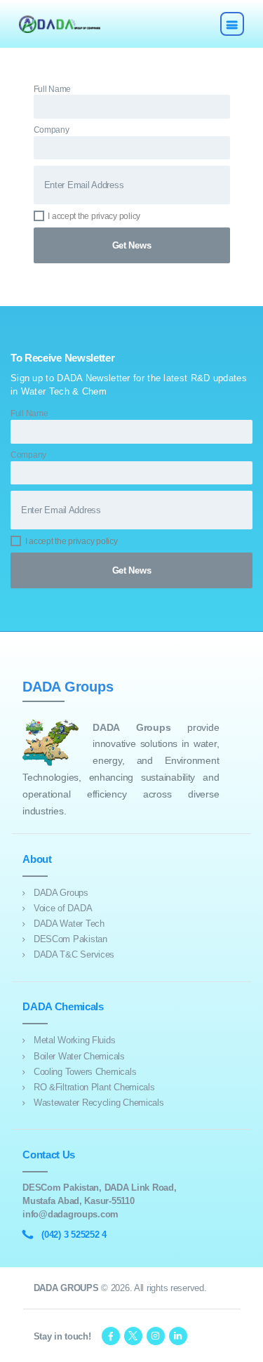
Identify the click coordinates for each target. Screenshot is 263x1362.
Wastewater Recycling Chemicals (99, 1102)
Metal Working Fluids (75, 1040)
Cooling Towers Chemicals (85, 1071)
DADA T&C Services (74, 954)
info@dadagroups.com (70, 1214)
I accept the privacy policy (94, 215)
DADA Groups (61, 892)
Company (51, 129)
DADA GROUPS (66, 1288)
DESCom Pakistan (70, 939)
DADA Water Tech (69, 923)
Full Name (53, 88)
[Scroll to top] (245, 1344)
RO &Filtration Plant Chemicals (94, 1087)
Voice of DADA (63, 908)
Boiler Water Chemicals (79, 1056)
